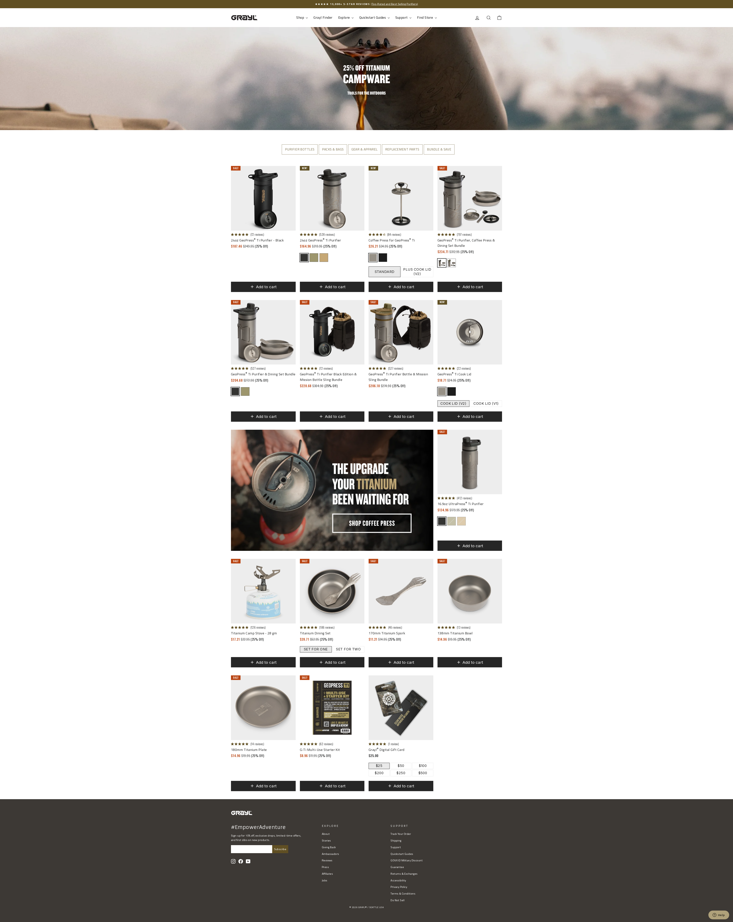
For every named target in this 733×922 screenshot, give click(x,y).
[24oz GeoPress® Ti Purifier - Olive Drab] (314, 257)
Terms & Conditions (403, 893)
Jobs (324, 880)
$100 (423, 766)
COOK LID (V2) (453, 403)
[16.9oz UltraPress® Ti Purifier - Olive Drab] (451, 521)
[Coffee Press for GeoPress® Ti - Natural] (373, 257)
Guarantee (397, 867)
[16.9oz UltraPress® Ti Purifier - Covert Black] (442, 521)
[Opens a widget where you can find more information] (718, 915)
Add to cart (266, 286)
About (326, 834)
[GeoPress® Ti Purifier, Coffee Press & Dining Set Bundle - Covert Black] (442, 263)
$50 (401, 766)
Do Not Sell (397, 900)
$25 (379, 766)
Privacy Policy (399, 887)
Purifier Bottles (300, 149)
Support (401, 17)
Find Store (425, 17)
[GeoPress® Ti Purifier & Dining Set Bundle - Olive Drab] (245, 391)
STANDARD (385, 272)
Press (325, 867)
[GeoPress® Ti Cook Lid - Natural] (442, 391)
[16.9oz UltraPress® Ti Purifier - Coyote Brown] (461, 521)
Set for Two (348, 649)
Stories (326, 840)
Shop (300, 17)
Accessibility (398, 880)
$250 (400, 773)
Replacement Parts (402, 149)
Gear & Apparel (364, 149)
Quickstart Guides (373, 17)
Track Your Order (401, 834)
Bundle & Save (439, 149)
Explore (344, 17)
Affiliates (327, 874)
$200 (379, 773)
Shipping (396, 840)
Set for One (316, 649)
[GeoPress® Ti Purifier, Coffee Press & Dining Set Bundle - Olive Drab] (451, 263)
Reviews (327, 860)
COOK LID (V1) (486, 403)
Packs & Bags (333, 149)
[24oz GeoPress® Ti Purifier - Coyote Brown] (324, 257)
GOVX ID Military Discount (407, 860)
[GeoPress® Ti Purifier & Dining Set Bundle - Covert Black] (235, 391)
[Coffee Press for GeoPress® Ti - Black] (383, 257)
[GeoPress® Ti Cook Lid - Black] (451, 391)
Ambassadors (330, 854)
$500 (422, 773)
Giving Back (329, 847)
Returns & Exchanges (404, 874)
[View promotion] (332, 490)
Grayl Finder (322, 17)
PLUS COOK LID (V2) (417, 271)
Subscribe (280, 849)
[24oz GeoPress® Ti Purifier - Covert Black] (304, 257)
